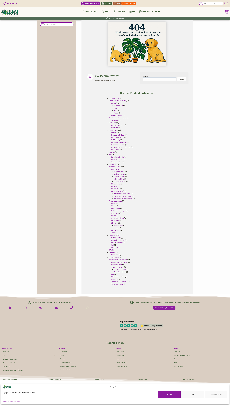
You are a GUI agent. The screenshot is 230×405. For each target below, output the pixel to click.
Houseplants (63, 352)
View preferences (216, 394)
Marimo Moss (121, 355)
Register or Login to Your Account (13, 370)
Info (4, 355)
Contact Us (6, 366)
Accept (169, 394)
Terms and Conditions (54, 380)
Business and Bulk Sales (10, 363)
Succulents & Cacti (65, 362)
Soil (175, 359)
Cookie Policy (6, 401)
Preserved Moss (122, 366)
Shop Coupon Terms (189, 380)
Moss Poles (120, 352)
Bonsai (62, 355)
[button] (226, 387)
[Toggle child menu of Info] (54, 355)
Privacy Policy (13, 401)
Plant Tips (6, 352)
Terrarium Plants (65, 370)
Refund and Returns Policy (11, 380)
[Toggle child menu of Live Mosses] (169, 359)
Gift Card (177, 352)
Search (145, 76)
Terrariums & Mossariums (182, 355)
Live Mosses (121, 359)
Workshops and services (10, 359)
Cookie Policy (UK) (98, 380)
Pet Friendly (63, 359)
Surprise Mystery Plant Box (68, 366)
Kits (175, 362)
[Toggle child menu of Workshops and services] (54, 359)
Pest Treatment (179, 366)
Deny (192, 394)
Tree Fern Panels (122, 363)
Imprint (18, 401)
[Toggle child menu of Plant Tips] (54, 352)
